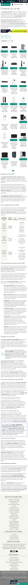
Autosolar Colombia (14, 569)
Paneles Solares (14, 502)
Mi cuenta (24, 1)
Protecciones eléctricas (14, 522)
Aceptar (14, 581)
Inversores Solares (14, 507)
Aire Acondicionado (14, 527)
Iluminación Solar (14, 515)
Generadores (14, 513)
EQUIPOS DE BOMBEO (18, 4)
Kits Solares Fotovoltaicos (14, 499)
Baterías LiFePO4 (4, 35)
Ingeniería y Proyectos (14, 529)
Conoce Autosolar (14, 557)
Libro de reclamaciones (14, 565)
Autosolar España (14, 568)
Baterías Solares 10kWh (6, 36)
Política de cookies (14, 537)
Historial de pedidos (14, 535)
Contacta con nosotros (14, 539)
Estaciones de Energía (14, 516)
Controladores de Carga (14, 509)
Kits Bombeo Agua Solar (14, 501)
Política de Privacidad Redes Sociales (14, 562)
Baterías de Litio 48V (12, 9)
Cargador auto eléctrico (14, 512)
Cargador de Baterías (14, 510)
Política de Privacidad (14, 560)
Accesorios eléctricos (14, 518)
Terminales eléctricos (14, 521)
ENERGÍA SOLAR (7, 4)
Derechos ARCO (14, 563)
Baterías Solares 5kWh (6, 38)
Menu (2, 1)
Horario (22, 1)
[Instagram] (14, 552)
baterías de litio (17, 26)
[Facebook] (11, 552)
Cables (14, 519)
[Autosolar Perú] (10, 1)
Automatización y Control (14, 526)
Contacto (19, 1)
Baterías (14, 505)
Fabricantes (14, 566)
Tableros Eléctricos (14, 524)
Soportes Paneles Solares (14, 504)
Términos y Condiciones (14, 559)
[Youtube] (16, 552)
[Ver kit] (4, 230)
